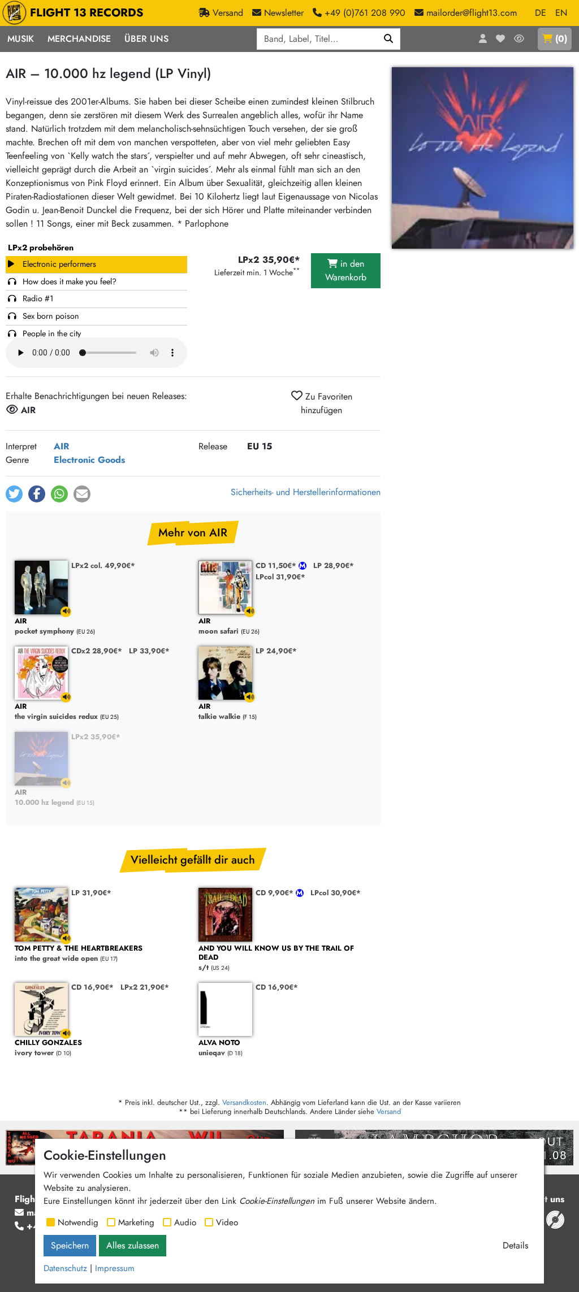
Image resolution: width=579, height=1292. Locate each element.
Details (515, 1245)
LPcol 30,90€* (335, 892)
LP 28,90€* (333, 565)
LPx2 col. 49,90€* (103, 565)
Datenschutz (65, 1268)
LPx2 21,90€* (144, 987)
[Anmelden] (482, 39)
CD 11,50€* (277, 565)
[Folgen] (519, 39)
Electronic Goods (89, 459)
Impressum (115, 1268)
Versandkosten (244, 1102)
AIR (61, 446)
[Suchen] (388, 39)
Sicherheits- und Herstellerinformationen (306, 491)
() (561, 38)
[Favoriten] (500, 39)
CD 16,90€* (92, 987)
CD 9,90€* (276, 892)
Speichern (70, 1245)
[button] (14, 493)
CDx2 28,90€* (96, 650)
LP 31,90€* (91, 892)
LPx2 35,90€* (95, 736)
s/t (276, 958)
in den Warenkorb (345, 270)
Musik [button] (20, 38)
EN (561, 12)
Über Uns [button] (146, 38)
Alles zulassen (132, 1245)
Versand (389, 1111)
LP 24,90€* (276, 650)
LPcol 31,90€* (280, 576)
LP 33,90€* (149, 650)
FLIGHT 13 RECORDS (87, 13)
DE (540, 12)
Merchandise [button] (79, 38)
